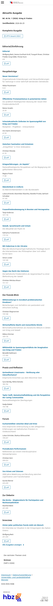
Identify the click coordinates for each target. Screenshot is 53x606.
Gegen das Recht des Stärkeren (26, 274)
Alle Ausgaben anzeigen (12, 545)
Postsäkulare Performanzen (19, 451)
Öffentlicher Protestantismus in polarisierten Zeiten (24, 101)
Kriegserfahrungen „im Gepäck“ (26, 167)
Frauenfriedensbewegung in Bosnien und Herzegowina (25, 209)
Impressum (6, 575)
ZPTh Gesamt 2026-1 (13, 36)
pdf (7, 63)
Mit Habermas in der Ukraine (26, 250)
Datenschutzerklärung (22, 575)
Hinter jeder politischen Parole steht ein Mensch (26, 528)
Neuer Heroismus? (25, 79)
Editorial (6, 51)
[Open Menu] (2, 2)
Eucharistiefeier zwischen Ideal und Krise (23, 428)
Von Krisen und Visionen (21, 474)
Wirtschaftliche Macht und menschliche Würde (26, 327)
